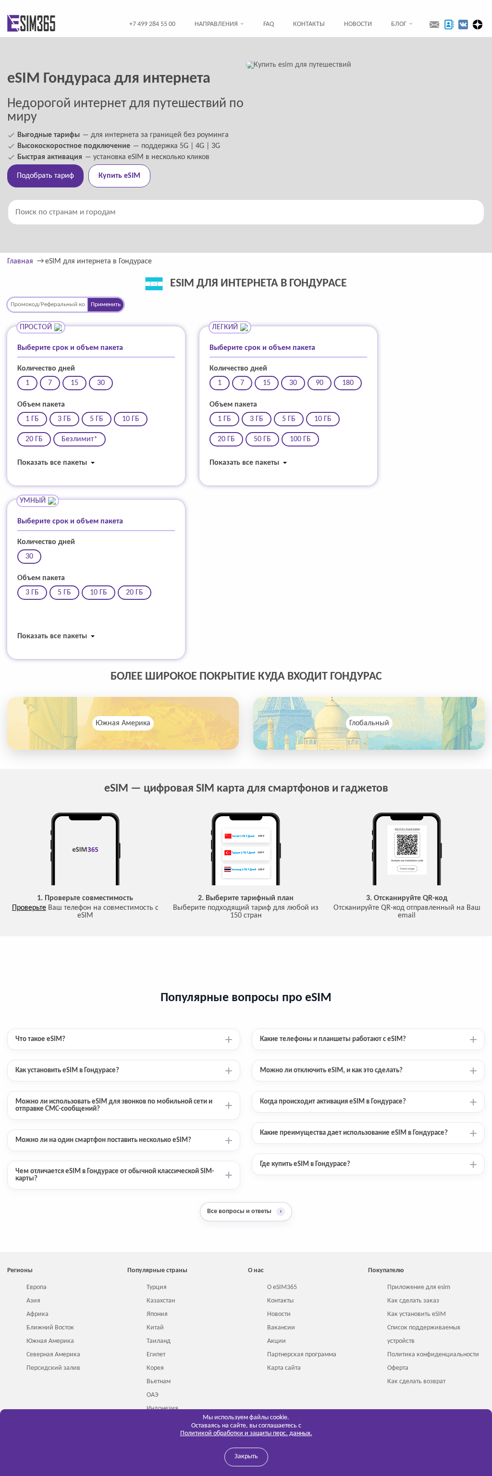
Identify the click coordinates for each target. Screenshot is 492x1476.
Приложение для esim (418, 1287)
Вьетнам (159, 1381)
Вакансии (281, 1327)
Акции (276, 1341)
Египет (156, 1354)
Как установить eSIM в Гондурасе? (67, 1070)
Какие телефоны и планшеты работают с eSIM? (333, 1039)
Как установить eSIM (416, 1314)
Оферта (397, 1368)
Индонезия (162, 1408)
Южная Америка (123, 723)
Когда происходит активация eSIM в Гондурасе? (333, 1101)
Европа (36, 1287)
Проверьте (29, 908)
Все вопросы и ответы (244, 1211)
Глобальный (369, 723)
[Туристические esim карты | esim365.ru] (31, 24)
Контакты (309, 24)
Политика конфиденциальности (433, 1354)
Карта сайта (284, 1368)
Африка (37, 1314)
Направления (216, 24)
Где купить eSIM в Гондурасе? (305, 1164)
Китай (155, 1327)
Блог (398, 24)
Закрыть (246, 1456)
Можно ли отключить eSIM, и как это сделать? (331, 1070)
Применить (106, 304)
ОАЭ (153, 1395)
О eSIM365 (282, 1287)
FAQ (268, 24)
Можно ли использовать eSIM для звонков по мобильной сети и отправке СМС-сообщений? (113, 1105)
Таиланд (159, 1341)
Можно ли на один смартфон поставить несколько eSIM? (103, 1140)
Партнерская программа (301, 1354)
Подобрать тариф (45, 176)
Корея (155, 1368)
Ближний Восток (50, 1327)
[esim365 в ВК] (463, 24)
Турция (157, 1287)
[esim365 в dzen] (477, 24)
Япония (157, 1314)
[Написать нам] (434, 24)
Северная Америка (53, 1354)
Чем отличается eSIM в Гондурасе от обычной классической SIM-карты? (114, 1175)
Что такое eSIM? (40, 1039)
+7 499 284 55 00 (152, 24)
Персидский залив (53, 1368)
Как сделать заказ (413, 1300)
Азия (33, 1300)
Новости (358, 24)
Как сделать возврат (416, 1381)
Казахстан (161, 1300)
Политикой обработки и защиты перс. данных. (246, 1433)
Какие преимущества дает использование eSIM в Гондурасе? (354, 1133)
